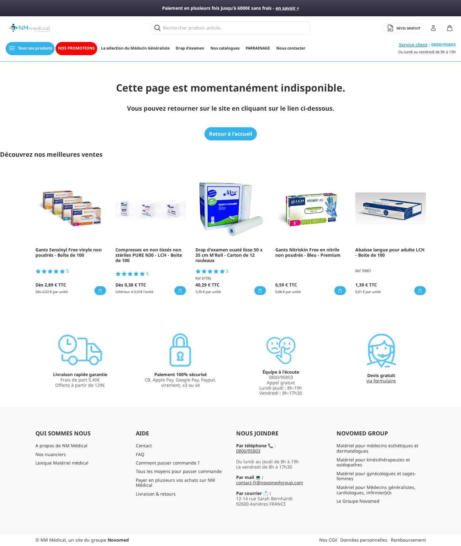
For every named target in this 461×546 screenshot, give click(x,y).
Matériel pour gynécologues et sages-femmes (376, 476)
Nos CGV (328, 540)
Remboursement (408, 540)
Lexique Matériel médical (61, 463)
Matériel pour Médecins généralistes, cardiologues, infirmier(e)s (376, 490)
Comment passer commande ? (167, 463)
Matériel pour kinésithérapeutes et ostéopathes (373, 462)
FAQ (140, 454)
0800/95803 (248, 451)
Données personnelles (363, 540)
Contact (144, 446)
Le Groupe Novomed (357, 501)
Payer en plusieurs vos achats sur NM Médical (175, 482)
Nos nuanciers (50, 454)
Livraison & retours (156, 494)
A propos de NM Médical (61, 446)
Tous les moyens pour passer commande (179, 471)
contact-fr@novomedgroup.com (269, 483)
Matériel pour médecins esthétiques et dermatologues (377, 448)
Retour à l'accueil (230, 133)
